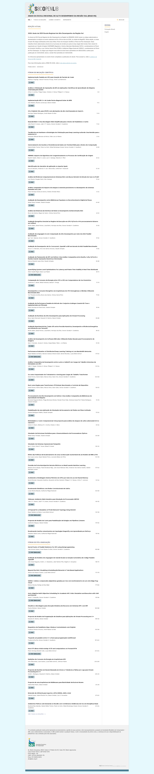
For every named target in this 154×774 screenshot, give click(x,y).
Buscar (121, 19)
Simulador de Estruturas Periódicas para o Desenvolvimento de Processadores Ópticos (57, 433)
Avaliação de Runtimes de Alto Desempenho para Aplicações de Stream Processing (56, 316)
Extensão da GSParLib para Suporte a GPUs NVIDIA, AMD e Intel (49, 693)
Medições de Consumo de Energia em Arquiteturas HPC (47, 659)
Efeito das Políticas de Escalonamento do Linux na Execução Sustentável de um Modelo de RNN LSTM (63, 454)
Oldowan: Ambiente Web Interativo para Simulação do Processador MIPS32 (53, 499)
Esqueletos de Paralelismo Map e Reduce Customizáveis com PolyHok (51, 627)
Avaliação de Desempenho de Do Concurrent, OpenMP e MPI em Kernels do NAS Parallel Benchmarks (62, 246)
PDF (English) (35, 275)
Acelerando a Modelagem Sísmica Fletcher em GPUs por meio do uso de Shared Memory (58, 478)
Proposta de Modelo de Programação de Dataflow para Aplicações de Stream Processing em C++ (61, 616)
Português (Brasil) (110, 29)
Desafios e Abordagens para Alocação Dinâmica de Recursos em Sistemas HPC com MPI (58, 606)
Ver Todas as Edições (36, 714)
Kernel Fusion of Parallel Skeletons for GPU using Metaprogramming (51, 547)
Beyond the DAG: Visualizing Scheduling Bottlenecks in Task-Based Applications (55, 570)
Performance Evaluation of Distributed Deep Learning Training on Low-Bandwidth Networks (59, 351)
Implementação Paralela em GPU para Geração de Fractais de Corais (51, 77)
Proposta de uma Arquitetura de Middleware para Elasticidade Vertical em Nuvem (55, 682)
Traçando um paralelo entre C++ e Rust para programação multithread (52, 638)
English (107, 32)
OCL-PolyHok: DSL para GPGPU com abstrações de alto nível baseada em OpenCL (55, 111)
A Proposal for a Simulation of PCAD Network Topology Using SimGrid (51, 510)
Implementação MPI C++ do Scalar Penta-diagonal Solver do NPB (50, 100)
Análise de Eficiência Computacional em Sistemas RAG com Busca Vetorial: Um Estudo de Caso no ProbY (63, 177)
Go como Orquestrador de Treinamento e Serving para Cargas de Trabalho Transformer (58, 374)
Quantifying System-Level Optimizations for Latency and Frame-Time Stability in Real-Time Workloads (63, 269)
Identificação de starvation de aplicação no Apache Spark (47, 166)
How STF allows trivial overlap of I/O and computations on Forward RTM (52, 648)
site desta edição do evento (68, 63)
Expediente (67, 19)
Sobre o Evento (54, 19)
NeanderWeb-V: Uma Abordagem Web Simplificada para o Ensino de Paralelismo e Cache (58, 122)
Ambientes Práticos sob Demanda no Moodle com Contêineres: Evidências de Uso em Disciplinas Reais (63, 704)
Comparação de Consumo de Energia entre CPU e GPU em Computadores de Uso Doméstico (59, 280)
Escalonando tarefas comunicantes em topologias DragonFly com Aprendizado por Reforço (59, 531)
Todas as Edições (39, 19)
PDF (31, 82)
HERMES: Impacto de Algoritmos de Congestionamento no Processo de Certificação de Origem (60, 155)
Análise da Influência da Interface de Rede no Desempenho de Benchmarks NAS (55, 211)
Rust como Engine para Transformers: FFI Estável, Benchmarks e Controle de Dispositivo (58, 385)
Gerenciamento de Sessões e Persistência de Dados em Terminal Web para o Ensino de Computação (62, 145)
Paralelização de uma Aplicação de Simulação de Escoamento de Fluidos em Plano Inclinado (59, 410)
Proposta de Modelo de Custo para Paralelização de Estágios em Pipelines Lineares (56, 520)
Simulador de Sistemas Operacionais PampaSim (44, 444)
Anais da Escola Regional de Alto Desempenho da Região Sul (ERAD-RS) (62, 16)
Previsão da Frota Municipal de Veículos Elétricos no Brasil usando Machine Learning (56, 465)
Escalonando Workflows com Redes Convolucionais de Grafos (49, 488)
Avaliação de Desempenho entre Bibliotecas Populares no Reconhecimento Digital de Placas (60, 200)
